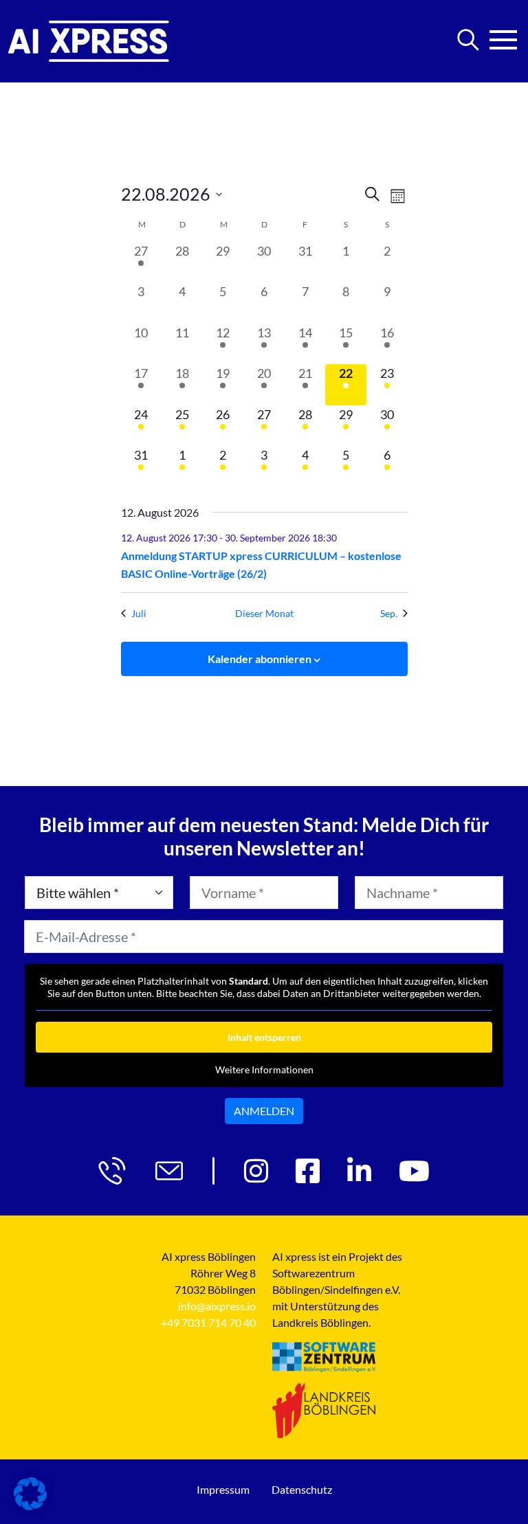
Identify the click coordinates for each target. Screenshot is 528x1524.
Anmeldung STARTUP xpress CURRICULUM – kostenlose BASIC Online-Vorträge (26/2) (261, 564)
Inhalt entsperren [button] (264, 1037)
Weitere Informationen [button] (264, 1069)
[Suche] (468, 40)
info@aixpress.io (217, 1305)
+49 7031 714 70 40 (208, 1322)
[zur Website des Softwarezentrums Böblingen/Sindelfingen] (323, 1357)
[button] (30, 1494)
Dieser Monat (264, 613)
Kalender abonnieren (259, 658)
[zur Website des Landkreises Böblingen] (323, 1409)
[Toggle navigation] (503, 35)
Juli (138, 613)
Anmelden (264, 1110)
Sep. (388, 613)
